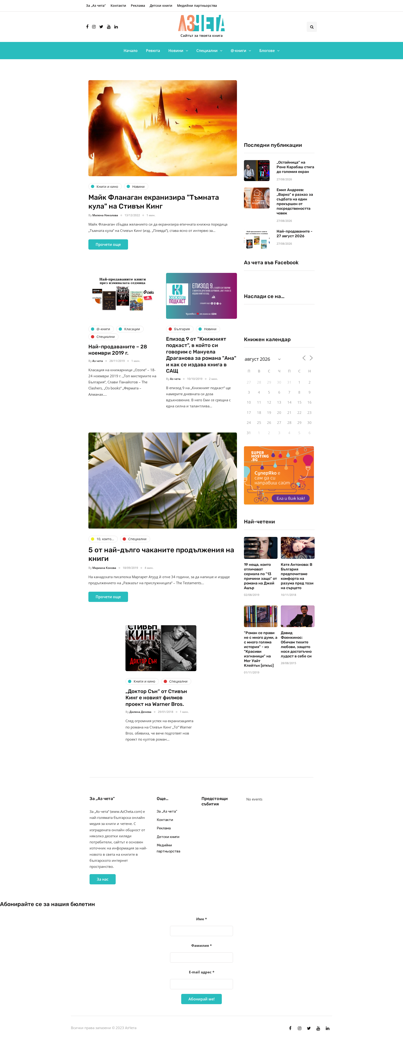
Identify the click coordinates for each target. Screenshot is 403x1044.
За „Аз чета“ (96, 5)
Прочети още (108, 244)
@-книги (238, 50)
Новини (175, 50)
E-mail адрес (201, 972)
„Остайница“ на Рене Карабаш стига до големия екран (295, 167)
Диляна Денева (140, 712)
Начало (131, 50)
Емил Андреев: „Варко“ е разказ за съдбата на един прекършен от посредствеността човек (295, 201)
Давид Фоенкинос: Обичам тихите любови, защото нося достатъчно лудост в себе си (296, 644)
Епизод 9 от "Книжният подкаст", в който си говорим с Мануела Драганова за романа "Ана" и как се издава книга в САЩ (201, 355)
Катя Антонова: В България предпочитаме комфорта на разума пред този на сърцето (297, 576)
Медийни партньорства (197, 5)
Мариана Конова (104, 568)
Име (201, 919)
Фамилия (201, 945)
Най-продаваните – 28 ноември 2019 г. (117, 349)
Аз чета (97, 361)
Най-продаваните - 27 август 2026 (295, 233)
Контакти (118, 5)
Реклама (138, 5)
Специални (207, 50)
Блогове (267, 50)
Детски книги (161, 5)
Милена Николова (105, 215)
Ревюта (153, 50)
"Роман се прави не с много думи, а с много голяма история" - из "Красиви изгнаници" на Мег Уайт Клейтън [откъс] (260, 649)
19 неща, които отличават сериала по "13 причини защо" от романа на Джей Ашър (260, 576)
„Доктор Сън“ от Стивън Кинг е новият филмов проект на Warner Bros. (156, 697)
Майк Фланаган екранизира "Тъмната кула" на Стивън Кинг (153, 201)
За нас (102, 879)
